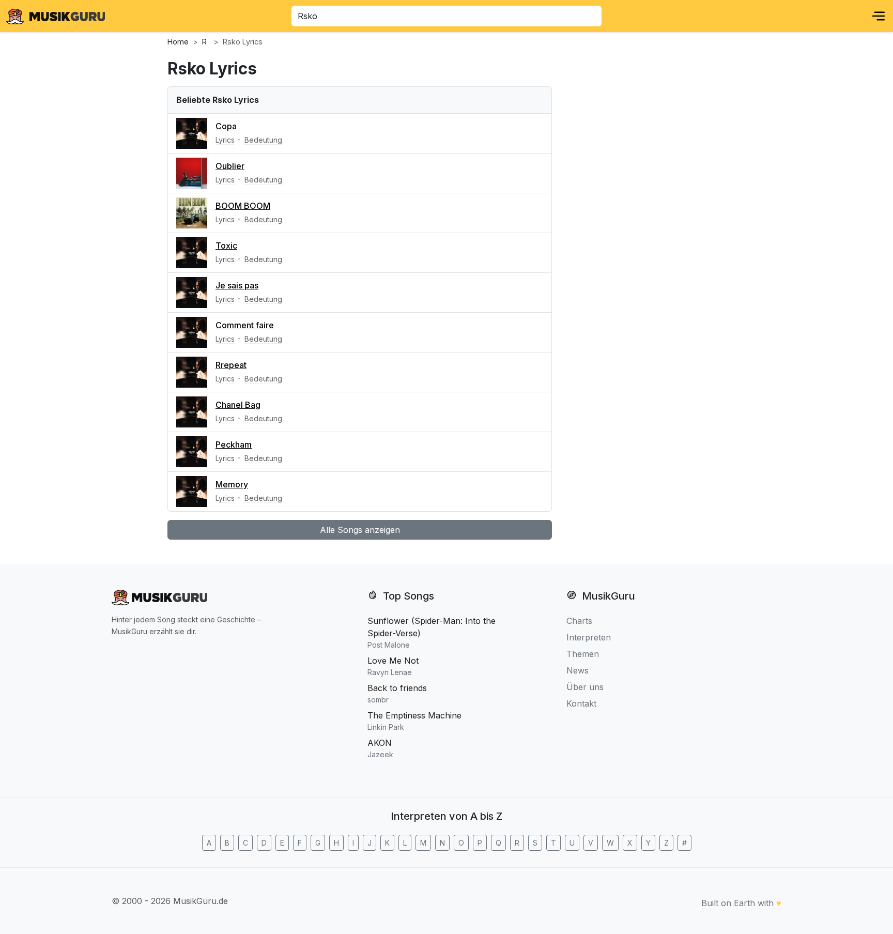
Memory (231, 484)
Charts (579, 621)
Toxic (226, 245)
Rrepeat (231, 365)
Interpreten (588, 637)
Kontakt (581, 703)
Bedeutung (263, 139)
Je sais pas (236, 285)
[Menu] (878, 16)
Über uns (585, 687)
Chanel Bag (237, 405)
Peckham (233, 444)
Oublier (229, 166)
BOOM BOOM (242, 206)
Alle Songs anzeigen (360, 530)
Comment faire (244, 325)
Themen (582, 654)
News (577, 670)
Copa (226, 126)
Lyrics (225, 139)
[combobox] (446, 16)
